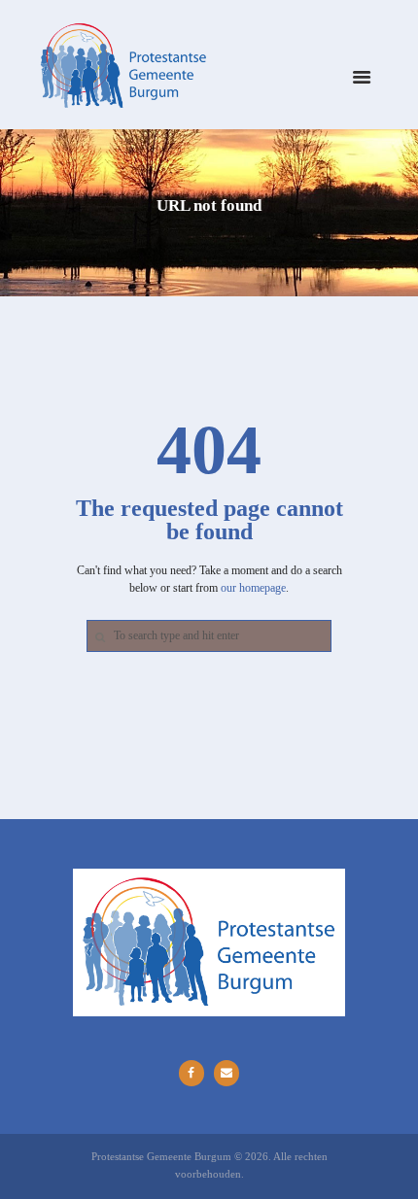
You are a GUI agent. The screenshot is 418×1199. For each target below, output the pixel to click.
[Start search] (98, 636)
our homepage (253, 588)
